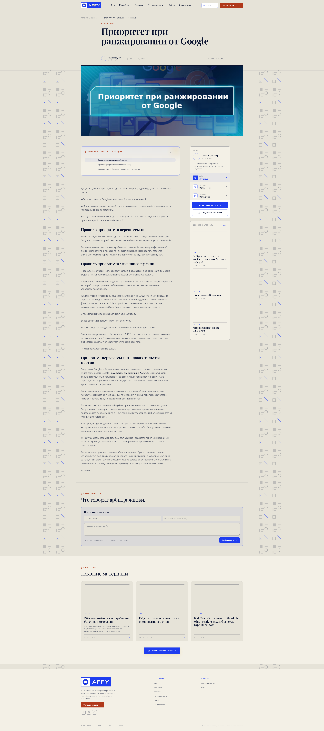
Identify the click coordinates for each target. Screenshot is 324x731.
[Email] (94, 712)
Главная (84, 18)
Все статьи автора (208, 205)
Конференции (185, 5)
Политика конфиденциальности (213, 726)
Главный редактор (210, 155)
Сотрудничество (230, 5)
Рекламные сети (155, 5)
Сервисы (139, 5)
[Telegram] (83, 712)
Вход (203, 687)
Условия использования (235, 726)
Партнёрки (124, 5)
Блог (113, 5)
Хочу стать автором (211, 212)
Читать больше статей (162, 650)
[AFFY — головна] (91, 5)
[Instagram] (89, 712)
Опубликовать (228, 540)
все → (225, 225)
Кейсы (172, 5)
